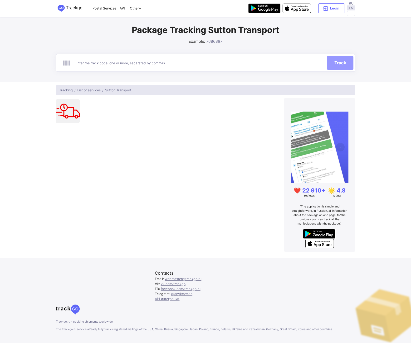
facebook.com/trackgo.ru (181, 289)
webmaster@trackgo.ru (183, 279)
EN (351, 8)
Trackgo (74, 7)
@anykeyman (181, 294)
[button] (331, 8)
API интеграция (167, 299)
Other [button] (134, 8)
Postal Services (104, 8)
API (122, 8)
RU (351, 3)
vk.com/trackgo (173, 284)
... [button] (351, 14)
